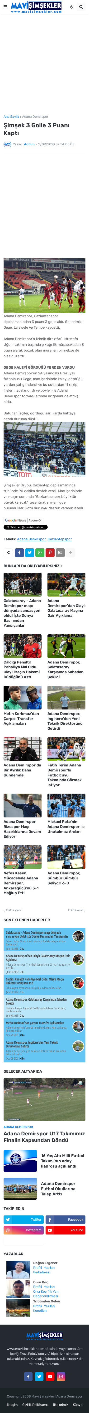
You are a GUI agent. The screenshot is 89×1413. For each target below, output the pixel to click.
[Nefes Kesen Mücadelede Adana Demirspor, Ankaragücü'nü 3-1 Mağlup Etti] (23, 857)
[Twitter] (29, 552)
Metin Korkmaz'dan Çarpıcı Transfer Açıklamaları (21, 718)
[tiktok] (24, 1240)
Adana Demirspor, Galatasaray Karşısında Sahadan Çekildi (65, 669)
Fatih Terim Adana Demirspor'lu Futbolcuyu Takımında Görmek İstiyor (64, 775)
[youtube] (50, 1376)
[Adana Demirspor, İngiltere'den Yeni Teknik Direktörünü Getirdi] (66, 697)
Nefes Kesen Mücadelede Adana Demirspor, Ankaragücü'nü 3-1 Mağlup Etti (21, 883)
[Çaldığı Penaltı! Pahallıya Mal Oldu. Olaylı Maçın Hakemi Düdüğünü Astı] (23, 646)
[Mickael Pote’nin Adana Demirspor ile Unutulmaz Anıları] (66, 805)
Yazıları (49, 1268)
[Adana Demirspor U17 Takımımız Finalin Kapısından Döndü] (44, 1099)
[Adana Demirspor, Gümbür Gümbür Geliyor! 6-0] (66, 857)
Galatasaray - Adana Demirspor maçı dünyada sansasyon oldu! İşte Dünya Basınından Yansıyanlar (22, 613)
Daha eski (75, 910)
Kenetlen (40, 1311)
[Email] (60, 552)
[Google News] (23, 523)
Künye (77, 1405)
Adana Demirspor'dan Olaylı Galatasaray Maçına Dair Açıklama (66, 608)
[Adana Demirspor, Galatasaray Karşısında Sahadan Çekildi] (66, 646)
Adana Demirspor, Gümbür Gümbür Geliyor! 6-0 (63, 878)
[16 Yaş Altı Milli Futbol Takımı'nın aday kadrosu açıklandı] (20, 1161)
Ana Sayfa (11, 116)
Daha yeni (13, 910)
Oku (22, 948)
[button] (5, 7)
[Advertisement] (44, 64)
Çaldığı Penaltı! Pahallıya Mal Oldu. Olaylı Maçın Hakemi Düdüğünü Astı (22, 669)
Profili (37, 1268)
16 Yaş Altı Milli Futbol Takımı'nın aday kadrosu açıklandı (62, 1160)
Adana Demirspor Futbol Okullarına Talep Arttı (58, 1188)
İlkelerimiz (60, 1405)
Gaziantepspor (60, 539)
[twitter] (39, 1376)
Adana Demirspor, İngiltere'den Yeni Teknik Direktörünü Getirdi (65, 721)
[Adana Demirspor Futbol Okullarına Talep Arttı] (20, 1189)
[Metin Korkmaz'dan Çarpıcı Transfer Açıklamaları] (23, 697)
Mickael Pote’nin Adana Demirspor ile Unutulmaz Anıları (65, 826)
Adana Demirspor (35, 116)
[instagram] (61, 1376)
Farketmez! (41, 1272)
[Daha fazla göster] (70, 552)
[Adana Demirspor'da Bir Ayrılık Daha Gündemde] (23, 749)
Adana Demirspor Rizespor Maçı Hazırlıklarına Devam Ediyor (22, 829)
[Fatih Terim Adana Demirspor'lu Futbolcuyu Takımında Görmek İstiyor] (66, 749)
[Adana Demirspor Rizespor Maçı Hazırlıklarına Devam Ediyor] (23, 805)
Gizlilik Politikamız (35, 1405)
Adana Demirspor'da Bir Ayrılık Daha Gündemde (22, 770)
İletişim (12, 1405)
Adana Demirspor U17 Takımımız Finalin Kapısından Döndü (44, 1137)
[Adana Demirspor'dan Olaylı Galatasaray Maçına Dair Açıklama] (66, 585)
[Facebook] (19, 552)
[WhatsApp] (39, 552)
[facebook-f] (28, 1376)
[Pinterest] (50, 552)
